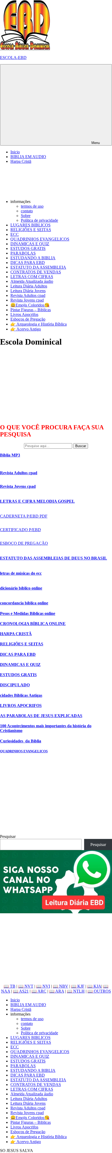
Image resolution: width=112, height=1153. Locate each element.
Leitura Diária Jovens (28, 291)
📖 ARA (56, 991)
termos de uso (32, 206)
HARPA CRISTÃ (16, 634)
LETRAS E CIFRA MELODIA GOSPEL (37, 501)
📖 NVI (43, 986)
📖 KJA (94, 986)
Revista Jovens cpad (27, 300)
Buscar (80, 446)
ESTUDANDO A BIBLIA (32, 258)
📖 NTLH (76, 991)
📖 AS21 (21, 991)
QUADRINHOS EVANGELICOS (39, 239)
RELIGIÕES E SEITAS (30, 229)
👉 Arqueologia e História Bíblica (38, 324)
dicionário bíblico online (21, 588)
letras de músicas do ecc (21, 573)
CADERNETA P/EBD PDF (23, 516)
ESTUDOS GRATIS (28, 248)
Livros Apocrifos (24, 314)
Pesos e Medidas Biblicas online (27, 613)
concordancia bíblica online (24, 603)
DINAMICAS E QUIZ (29, 244)
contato (27, 211)
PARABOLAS (23, 253)
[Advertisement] (39, 385)
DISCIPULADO (15, 685)
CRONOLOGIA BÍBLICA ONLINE (33, 623)
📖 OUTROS (99, 991)
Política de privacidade (39, 220)
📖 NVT (25, 986)
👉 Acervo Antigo (25, 329)
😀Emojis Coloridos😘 (29, 305)
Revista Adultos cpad (27, 295)
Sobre (25, 215)
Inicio (15, 152)
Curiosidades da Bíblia (20, 741)
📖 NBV (60, 986)
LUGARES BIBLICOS (30, 225)
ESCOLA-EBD (13, 57)
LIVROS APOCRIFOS (21, 705)
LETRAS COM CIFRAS (31, 276)
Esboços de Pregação (27, 319)
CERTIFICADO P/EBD (20, 529)
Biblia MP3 (10, 455)
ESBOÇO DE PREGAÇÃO (24, 543)
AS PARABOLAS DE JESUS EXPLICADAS (41, 715)
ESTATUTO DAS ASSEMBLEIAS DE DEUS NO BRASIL (53, 558)
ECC (14, 234)
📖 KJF (77, 986)
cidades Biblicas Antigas (21, 695)
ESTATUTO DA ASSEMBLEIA (38, 267)
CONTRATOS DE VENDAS (35, 272)
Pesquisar (8, 836)
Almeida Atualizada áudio (31, 281)
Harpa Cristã (20, 161)
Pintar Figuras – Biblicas (30, 310)
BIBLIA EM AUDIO (28, 156)
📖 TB (9, 986)
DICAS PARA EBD (27, 262)
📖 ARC (39, 991)
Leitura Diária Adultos (28, 286)
